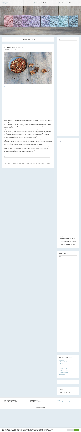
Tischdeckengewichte (63, 372)
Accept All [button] (77, 429)
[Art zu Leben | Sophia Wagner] (5, 3)
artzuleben (16, 49)
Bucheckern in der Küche (13, 47)
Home (29, 3)
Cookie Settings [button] (70, 429)
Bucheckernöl (26, 163)
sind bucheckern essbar (40, 163)
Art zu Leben (53, 3)
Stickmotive (72, 3)
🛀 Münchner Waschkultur (40, 3)
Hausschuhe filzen (64, 368)
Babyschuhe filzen (64, 370)
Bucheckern (15, 163)
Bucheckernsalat (32, 163)
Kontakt (58, 400)
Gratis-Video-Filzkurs (64, 361)
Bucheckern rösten (20, 163)
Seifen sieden (62, 374)
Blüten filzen (62, 366)
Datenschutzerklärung (67, 401)
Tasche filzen (63, 363)
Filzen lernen (61, 360)
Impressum (59, 401)
